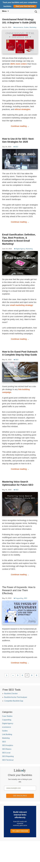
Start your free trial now (25, 6)
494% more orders (18, 64)
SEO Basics (6, 749)
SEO (16, 147)
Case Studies (7, 716)
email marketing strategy (21, 305)
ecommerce (19, 27)
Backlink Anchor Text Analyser (15, 697)
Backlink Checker (11, 693)
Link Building (7, 734)
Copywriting (19, 598)
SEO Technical (7, 760)
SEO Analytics (7, 745)
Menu (4, 11)
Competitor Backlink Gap (13, 701)
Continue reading (20, 126)
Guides (26, 27)
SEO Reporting (8, 756)
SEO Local (6, 753)
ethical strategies (22, 109)
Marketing (33, 27)
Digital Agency (20, 249)
